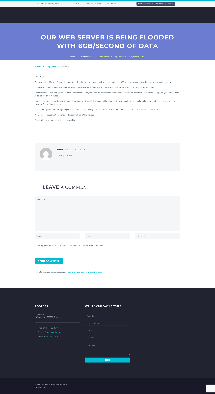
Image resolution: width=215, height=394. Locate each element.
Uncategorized (49, 66)
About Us (42, 15)
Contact (156, 15)
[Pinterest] (44, 130)
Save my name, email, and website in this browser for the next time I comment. (70, 245)
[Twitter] (40, 130)
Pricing (79, 15)
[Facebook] (36, 130)
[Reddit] (54, 130)
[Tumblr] (47, 130)
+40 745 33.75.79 (73, 4)
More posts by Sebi (67, 155)
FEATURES (56, 15)
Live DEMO (141, 15)
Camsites (118, 15)
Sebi (39, 66)
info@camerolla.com (93, 4)
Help (129, 15)
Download (171, 15)
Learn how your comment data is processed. (86, 272)
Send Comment (48, 261)
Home (29, 15)
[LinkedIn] (126, 4)
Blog (68, 15)
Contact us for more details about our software (155, 4)
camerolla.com (111, 4)
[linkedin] (176, 385)
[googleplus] (180, 385)
